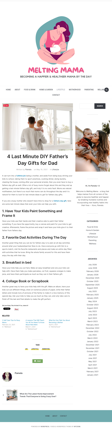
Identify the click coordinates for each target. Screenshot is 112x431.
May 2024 (92, 301)
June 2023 (92, 315)
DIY (26, 349)
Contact (56, 95)
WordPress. (45, 426)
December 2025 (92, 278)
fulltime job (21, 176)
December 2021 (92, 345)
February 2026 (93, 271)
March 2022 (93, 338)
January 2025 (92, 298)
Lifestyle (61, 89)
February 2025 (93, 295)
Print (39, 361)
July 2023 (92, 311)
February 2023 (93, 325)
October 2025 (92, 281)
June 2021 (92, 358)
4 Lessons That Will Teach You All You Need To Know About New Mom (35, 322)
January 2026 (92, 275)
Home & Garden (46, 89)
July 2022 (92, 335)
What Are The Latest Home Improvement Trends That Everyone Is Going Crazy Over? (38, 395)
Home (8, 89)
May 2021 (92, 361)
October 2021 (92, 351)
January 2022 (92, 341)
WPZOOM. (77, 426)
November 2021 (92, 348)
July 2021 (93, 355)
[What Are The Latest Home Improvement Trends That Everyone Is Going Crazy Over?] (12, 395)
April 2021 (92, 365)
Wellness (102, 89)
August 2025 (92, 288)
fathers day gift (60, 201)
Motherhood (75, 89)
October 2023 (92, 305)
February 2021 (92, 371)
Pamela (28, 169)
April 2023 (92, 318)
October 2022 (92, 331)
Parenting (89, 89)
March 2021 (92, 368)
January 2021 (92, 375)
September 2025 (93, 285)
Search (100, 106)
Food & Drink (29, 89)
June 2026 (92, 268)
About (17, 89)
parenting (46, 349)
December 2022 (92, 328)
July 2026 (92, 264)
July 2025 (92, 291)
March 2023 (93, 321)
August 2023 (92, 308)
